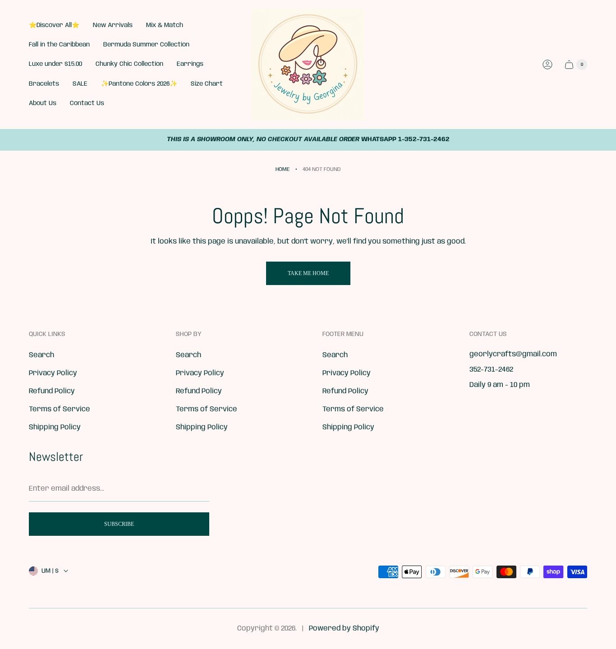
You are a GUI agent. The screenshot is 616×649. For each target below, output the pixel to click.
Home (283, 169)
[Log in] (547, 64)
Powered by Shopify (344, 628)
